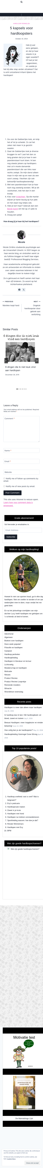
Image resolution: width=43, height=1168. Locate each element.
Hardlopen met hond (15, 814)
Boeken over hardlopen (13, 641)
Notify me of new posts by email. (20, 486)
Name (8, 450)
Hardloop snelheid (14, 797)
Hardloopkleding (11, 658)
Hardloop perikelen (21, 23)
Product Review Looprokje (15, 682)
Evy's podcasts (13, 803)
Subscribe (10, 537)
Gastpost (8, 651)
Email (8, 461)
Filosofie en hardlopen (13, 648)
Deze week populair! (12, 644)
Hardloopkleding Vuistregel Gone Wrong (20, 734)
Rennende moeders (12, 685)
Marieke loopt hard (11, 304)
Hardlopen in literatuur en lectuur (17, 661)
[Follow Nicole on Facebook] (19, 290)
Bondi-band (12, 209)
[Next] (37, 360)
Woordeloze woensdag (13, 692)
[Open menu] (22, 14)
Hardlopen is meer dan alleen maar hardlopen (23, 707)
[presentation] (21, 348)
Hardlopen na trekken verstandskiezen (23, 817)
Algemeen (8, 637)
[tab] (17, 389)
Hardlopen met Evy (15, 827)
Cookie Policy (11, 1159)
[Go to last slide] (6, 360)
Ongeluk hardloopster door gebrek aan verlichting (32, 308)
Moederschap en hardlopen (15, 668)
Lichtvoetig (8, 665)
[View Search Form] (21, 2)
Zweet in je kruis (14, 810)
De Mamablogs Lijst (24, 1118)
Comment (10, 418)
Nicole (21, 242)
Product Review (10, 678)
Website (8, 472)
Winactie (8, 688)
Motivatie (8, 671)
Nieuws (7, 675)
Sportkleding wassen (15, 820)
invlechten (20, 197)
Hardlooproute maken (16, 807)
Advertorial (8, 634)
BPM (9, 831)
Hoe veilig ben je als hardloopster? (18, 730)
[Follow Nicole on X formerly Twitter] (24, 290)
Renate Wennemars (15, 824)
